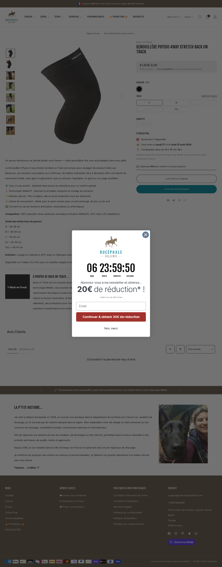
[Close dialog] (146, 235)
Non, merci (111, 328)
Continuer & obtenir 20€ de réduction (111, 317)
